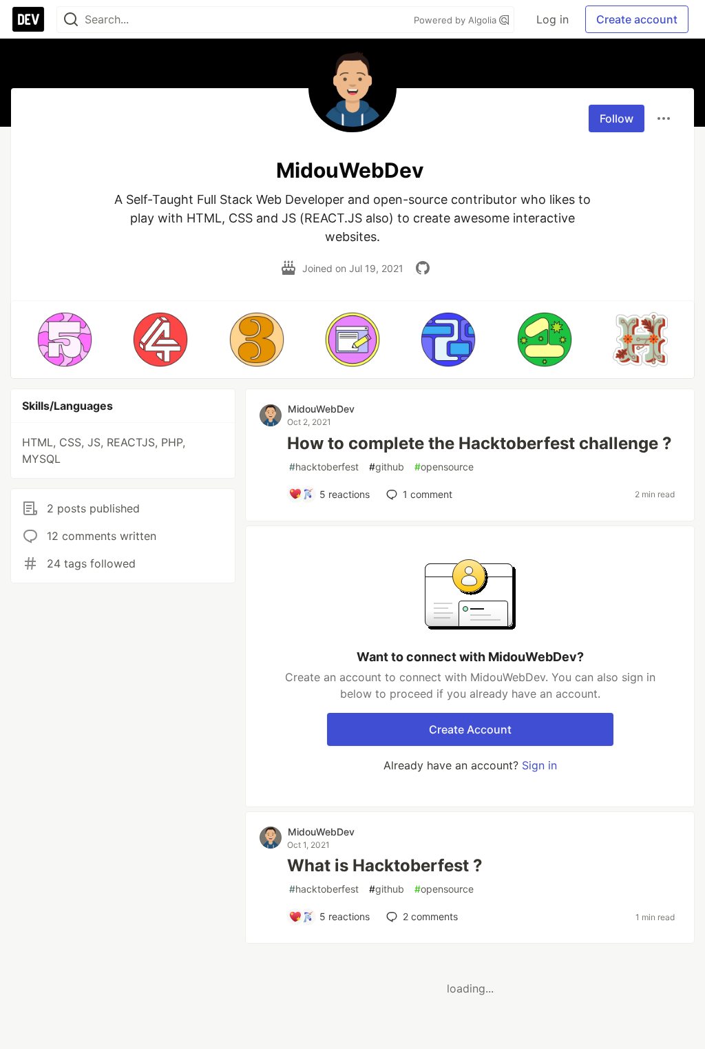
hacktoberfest (324, 466)
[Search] (71, 19)
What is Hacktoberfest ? (385, 865)
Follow (616, 118)
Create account (636, 19)
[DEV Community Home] (28, 19)
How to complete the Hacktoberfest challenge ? (479, 443)
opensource (444, 466)
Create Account (470, 729)
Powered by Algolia (456, 19)
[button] (64, 339)
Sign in (539, 765)
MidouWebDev (321, 409)
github (386, 466)
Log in (552, 19)
